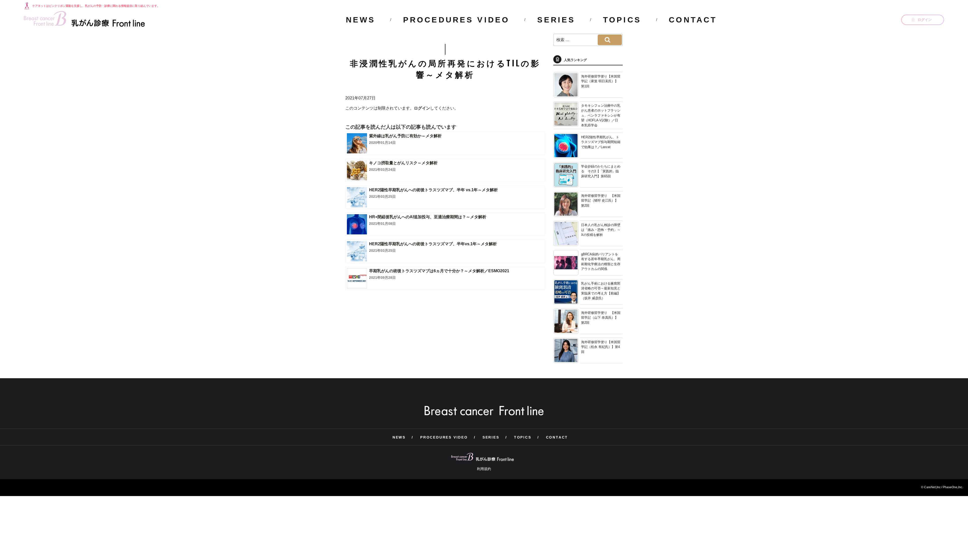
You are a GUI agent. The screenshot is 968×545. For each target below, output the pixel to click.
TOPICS (622, 19)
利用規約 (484, 469)
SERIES (556, 19)
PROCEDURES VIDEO (456, 19)
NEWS (361, 19)
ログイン (422, 108)
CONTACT (693, 19)
